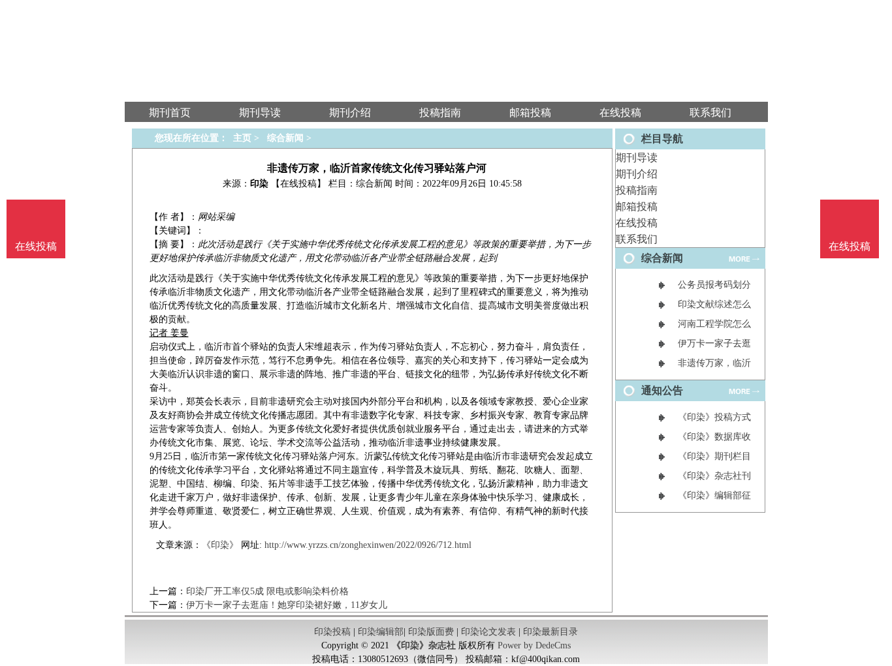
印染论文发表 (488, 632)
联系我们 (637, 239)
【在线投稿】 (298, 184)
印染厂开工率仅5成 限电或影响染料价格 (267, 591)
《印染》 (220, 545)
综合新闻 (285, 138)
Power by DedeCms (534, 645)
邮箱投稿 (637, 206)
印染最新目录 (550, 632)
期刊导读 (637, 157)
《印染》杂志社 (424, 645)
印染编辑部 (381, 632)
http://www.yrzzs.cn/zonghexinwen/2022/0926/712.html (367, 545)
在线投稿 (637, 222)
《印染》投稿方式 (714, 417)
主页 (242, 138)
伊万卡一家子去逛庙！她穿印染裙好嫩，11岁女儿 (286, 605)
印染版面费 (431, 632)
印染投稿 (332, 632)
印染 (259, 184)
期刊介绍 (637, 173)
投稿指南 (637, 190)
